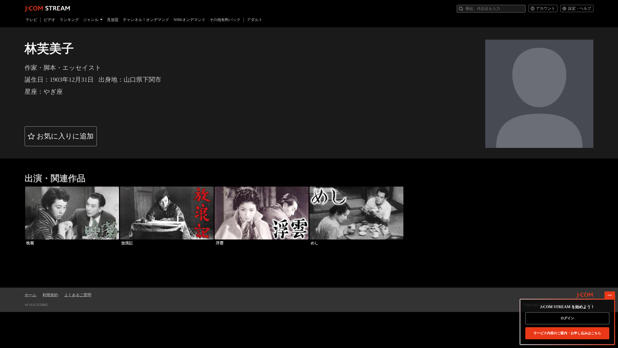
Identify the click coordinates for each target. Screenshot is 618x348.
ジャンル (90, 20)
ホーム (30, 295)
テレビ (31, 20)
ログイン (567, 318)
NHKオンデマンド (189, 20)
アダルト (254, 20)
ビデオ (49, 20)
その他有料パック (225, 20)
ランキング (69, 20)
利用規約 (50, 295)
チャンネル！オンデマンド (146, 20)
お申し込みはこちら (567, 333)
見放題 (113, 20)
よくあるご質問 (77, 295)
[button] (61, 136)
